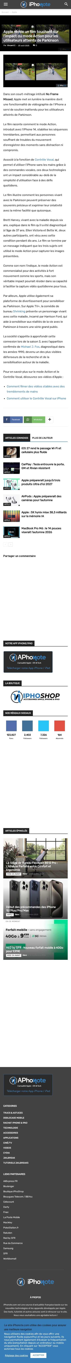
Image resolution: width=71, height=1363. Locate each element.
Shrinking (19, 311)
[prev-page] (5, 544)
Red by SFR (9, 1238)
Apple (14, 12)
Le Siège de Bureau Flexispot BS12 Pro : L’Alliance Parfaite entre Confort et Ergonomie (32, 866)
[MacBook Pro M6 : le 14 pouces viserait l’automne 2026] (11, 532)
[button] (5, 4)
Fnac (6, 1212)
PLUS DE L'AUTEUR (42, 438)
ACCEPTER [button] (38, 1355)
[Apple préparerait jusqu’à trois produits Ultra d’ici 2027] (11, 484)
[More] (49, 419)
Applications (10, 1138)
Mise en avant (13, 874)
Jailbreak (9, 1158)
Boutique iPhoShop (13, 1191)
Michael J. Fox (30, 346)
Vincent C (11, 45)
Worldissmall (9, 1258)
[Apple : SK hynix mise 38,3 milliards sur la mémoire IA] (11, 516)
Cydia (6, 1153)
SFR (5, 1253)
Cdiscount (8, 1201)
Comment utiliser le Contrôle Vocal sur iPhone (36, 398)
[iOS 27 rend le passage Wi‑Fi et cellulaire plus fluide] (11, 452)
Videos (7, 1148)
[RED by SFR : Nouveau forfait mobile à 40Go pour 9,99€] (35, 940)
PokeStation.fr (10, 1227)
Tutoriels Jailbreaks (15, 1163)
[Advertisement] (35, 786)
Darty (6, 1207)
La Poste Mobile (11, 1217)
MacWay (7, 1222)
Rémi (25, 874)
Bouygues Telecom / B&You (17, 1196)
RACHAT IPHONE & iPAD (15, 1123)
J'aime (11, 722)
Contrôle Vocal (44, 159)
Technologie (10, 1128)
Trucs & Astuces (13, 1113)
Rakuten (7, 1232)
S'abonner (60, 722)
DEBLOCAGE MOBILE (13, 1118)
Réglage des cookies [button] (16, 1355)
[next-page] (11, 544)
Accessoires (10, 1133)
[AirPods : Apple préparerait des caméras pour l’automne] (11, 500)
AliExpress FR (10, 1181)
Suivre (27, 722)
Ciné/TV (7, 1143)
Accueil (5, 12)
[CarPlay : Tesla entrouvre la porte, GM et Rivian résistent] (11, 468)
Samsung (8, 1248)
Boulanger (8, 1186)
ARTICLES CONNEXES (16, 438)
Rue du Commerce (13, 1243)
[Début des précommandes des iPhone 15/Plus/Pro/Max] (35, 899)
